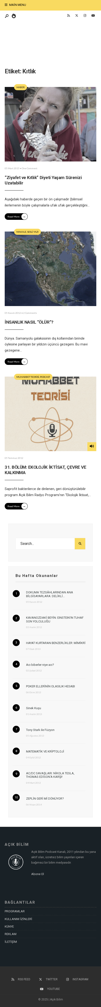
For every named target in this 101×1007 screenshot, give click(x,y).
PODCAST (45, 376)
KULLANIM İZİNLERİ (18, 919)
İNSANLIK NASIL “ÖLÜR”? (29, 322)
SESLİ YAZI (33, 231)
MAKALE (21, 231)
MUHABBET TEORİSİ (27, 376)
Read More (17, 216)
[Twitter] (76, 15)
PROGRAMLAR (15, 911)
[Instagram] (85, 15)
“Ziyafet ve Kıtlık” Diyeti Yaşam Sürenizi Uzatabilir (43, 180)
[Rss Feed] (68, 15)
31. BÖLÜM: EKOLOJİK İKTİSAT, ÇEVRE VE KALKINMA (45, 469)
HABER (20, 87)
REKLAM (10, 934)
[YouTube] (93, 15)
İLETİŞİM (11, 941)
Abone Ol (37, 874)
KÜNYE (9, 926)
